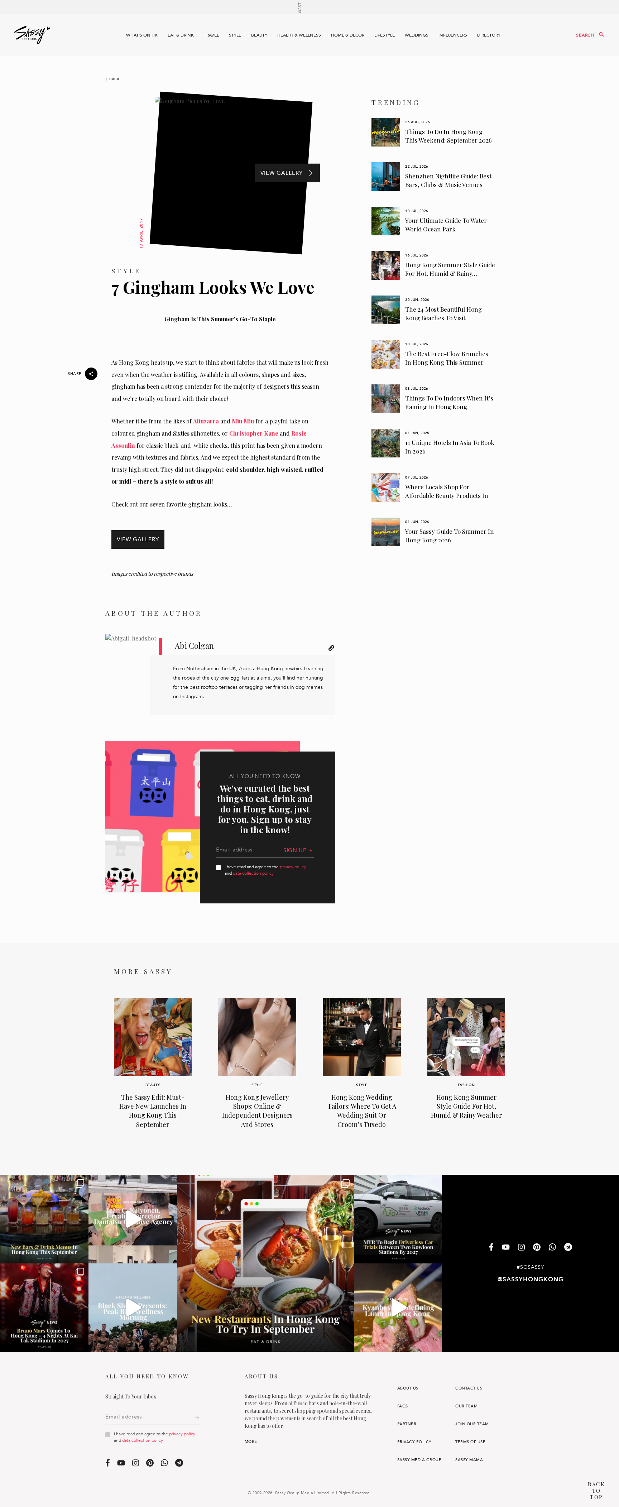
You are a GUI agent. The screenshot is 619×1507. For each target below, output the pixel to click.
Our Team (466, 1406)
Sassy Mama (469, 1460)
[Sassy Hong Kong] (32, 35)
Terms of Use (470, 1442)
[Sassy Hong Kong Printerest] (537, 1248)
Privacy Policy (414, 1442)
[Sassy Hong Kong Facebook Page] (491, 1247)
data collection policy (253, 873)
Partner (406, 1424)
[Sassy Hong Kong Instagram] (521, 1248)
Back (114, 79)
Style (235, 35)
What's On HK (142, 35)
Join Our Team (472, 1424)
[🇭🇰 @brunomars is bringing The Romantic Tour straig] (44, 1307)
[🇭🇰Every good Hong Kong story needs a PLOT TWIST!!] (132, 1219)
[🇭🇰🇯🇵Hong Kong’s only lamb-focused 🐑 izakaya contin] (398, 1307)
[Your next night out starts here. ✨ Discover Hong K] (44, 1219)
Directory (488, 35)
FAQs (402, 1406)
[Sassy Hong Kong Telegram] (568, 1248)
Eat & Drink (181, 35)
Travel (211, 35)
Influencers (452, 35)
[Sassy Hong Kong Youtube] (506, 1247)
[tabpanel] (433, 132)
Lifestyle (384, 35)
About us (407, 1388)
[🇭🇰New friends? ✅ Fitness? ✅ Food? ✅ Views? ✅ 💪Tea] (132, 1307)
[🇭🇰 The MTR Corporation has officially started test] (398, 1219)
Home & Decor (347, 35)
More (251, 1441)
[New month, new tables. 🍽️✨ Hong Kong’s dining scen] (265, 1263)
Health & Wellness (299, 35)
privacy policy (293, 867)
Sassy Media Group (419, 1460)
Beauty (259, 35)
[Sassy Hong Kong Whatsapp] (552, 1248)
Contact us (468, 1388)
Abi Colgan (194, 645)
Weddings (416, 35)
